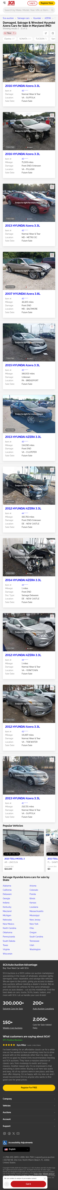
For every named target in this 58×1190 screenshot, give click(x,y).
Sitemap (31, 1175)
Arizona (33, 886)
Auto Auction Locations (43, 1009)
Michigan (7, 915)
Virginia (6, 949)
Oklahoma (7, 932)
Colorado (34, 890)
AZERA (48, 18)
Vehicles (7, 1106)
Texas (5, 945)
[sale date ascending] (45, 33)
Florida (33, 894)
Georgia (6, 898)
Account (7, 1119)
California (7, 890)
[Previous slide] (7, 63)
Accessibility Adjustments (20, 1142)
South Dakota (9, 941)
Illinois (32, 898)
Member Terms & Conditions (18, 1175)
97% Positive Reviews (12, 1040)
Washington (35, 949)
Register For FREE (29, 1087)
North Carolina (9, 928)
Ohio (32, 928)
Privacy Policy (38, 1173)
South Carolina (36, 937)
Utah (32, 945)
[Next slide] (50, 63)
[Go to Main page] (11, 3)
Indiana (6, 903)
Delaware (7, 894)
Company (7, 1099)
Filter (10, 33)
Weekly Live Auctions (12, 1028)
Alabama (7, 886)
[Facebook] (9, 1133)
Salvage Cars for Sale (13, 1009)
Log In (32, 3)
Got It (28, 1184)
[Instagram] (4, 1133)
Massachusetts (36, 911)
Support (6, 1126)
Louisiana (34, 907)
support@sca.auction (44, 1157)
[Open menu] (4, 2)
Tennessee (34, 941)
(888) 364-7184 (27, 1157)
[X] (13, 1133)
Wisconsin (7, 954)
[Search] (52, 10)
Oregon (33, 932)
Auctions (7, 1112)
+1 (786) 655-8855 (11, 1157)
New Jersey (35, 920)
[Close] (45, 1178)
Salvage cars (23, 18)
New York (34, 924)
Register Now (47, 3)
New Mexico (8, 924)
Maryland (7, 911)
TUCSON (41, 39)
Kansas (33, 903)
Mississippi (34, 915)
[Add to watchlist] (52, 47)
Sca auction (8, 18)
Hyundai (37, 18)
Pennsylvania (9, 937)
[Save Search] (52, 33)
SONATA (25, 39)
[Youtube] (18, 1133)
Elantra (10, 39)
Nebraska (7, 920)
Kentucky (7, 907)
